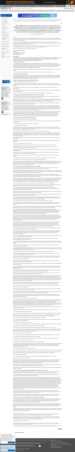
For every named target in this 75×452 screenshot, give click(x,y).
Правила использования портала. (35, 443)
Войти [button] (69, 5)
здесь (44, 34)
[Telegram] (61, 429)
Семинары (29, 5)
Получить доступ (11, 450)
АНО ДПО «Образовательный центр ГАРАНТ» (5, 56)
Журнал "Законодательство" (5, 32)
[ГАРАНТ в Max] (56, 5)
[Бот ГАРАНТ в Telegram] (59, 5)
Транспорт (47, 10)
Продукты (14, 5)
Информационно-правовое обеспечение (6, 15)
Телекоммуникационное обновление (5, 53)
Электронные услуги (5, 41)
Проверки (64, 10)
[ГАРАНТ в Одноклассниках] (60, 5)
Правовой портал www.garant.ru (5, 28)
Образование (41, 10)
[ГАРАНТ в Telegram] (57, 5)
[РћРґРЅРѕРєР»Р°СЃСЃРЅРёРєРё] (60, 429)
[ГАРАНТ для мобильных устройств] (51, 5)
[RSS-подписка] (63, 5)
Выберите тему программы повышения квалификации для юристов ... (5, 114)
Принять (11, 442)
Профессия (59, 10)
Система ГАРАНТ (4, 19)
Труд (26, 10)
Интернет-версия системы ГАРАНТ (5, 22)
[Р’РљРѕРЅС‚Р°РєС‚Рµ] (59, 429)
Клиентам (44, 5)
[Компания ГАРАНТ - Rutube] (62, 5)
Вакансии (8, 5)
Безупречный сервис (5, 17)
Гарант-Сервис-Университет (19, 450)
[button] (69, 8)
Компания (2, 5)
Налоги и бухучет (12, 10)
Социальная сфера (31, 10)
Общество (52, 10)
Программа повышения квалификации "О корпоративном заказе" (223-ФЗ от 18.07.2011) (6, 103)
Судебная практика (4, 10)
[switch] (13, 8)
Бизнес (18, 10)
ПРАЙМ (3, 25)
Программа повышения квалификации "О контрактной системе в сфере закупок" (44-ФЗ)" (6, 89)
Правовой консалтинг (5, 23)
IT (55, 10)
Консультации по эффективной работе (5, 35)
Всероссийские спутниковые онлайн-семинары (5, 38)
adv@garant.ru (66, 444)
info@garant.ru (27, 448)
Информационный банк (5, 46)
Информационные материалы (4, 49)
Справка (14, 36)
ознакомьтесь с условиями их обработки (7, 440)
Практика (22, 10)
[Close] (14, 445)
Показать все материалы (19, 432)
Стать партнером (36, 5)
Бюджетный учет (70, 10)
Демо (24, 5)
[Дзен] (54, 5)
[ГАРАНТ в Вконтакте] (53, 5)
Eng (73, 5)
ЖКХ (37, 10)
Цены (19, 5)
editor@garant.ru (65, 442)
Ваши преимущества (4, 44)
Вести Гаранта (4, 30)
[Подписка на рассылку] (50, 5)
